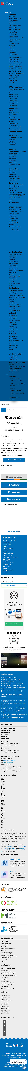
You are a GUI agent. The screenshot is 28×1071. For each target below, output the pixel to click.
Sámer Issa (21, 848)
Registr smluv (12, 139)
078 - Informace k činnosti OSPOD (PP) (13, 691)
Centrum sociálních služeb (16, 295)
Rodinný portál (13, 328)
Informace (7, 470)
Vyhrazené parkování (14, 197)
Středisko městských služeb (16, 293)
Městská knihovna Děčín (15, 310)
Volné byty (11, 82)
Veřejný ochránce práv (7, 952)
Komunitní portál (13, 329)
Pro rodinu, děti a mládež (15, 368)
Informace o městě (14, 213)
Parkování (11, 48)
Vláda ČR (3, 946)
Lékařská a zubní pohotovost (16, 73)
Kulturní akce (15, 499)
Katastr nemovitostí (6, 957)
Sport (10, 41)
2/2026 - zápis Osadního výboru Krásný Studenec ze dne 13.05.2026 (13, 718)
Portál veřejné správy (6, 943)
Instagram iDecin (13, 345)
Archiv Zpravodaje (14, 531)
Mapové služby (12, 174)
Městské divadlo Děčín (15, 306)
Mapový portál (12, 141)
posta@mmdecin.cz (8, 762)
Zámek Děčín (12, 299)
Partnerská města (13, 102)
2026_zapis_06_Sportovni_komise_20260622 (14, 707)
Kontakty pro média (14, 359)
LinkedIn (11, 349)
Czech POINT (12, 172)
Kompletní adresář (14, 372)
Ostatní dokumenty (14, 202)
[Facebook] (4, 1022)
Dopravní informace (14, 75)
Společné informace (14, 397)
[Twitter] (4, 1025)
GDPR (10, 166)
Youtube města (13, 347)
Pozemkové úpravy (13, 54)
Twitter (10, 343)
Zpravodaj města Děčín (15, 25)
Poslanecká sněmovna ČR (7, 948)
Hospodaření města (14, 135)
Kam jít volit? (12, 399)
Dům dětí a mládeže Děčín (16, 304)
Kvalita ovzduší (13, 80)
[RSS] (4, 1034)
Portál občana (4, 941)
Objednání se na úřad (14, 176)
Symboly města (13, 91)
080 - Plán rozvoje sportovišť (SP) (12, 685)
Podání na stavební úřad (15, 254)
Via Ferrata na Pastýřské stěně (16, 211)
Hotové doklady (13, 78)
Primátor (11, 110)
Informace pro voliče (16, 381)
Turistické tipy (12, 215)
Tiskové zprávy (12, 22)
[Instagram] (4, 1028)
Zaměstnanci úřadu (14, 357)
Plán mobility (12, 331)
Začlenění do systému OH (15, 68)
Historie (11, 92)
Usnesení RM (12, 117)
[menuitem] (8, 12)
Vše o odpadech (13, 52)
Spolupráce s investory (15, 64)
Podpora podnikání (14, 61)
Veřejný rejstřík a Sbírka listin (9, 955)
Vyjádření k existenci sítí (15, 178)
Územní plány (12, 142)
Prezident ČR (4, 945)
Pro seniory (12, 364)
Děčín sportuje (13, 326)
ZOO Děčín (11, 301)
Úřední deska (12, 171)
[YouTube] (4, 1031)
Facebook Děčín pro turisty (16, 340)
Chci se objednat (13, 36)
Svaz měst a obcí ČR (6, 954)
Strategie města (13, 100)
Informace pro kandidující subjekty (17, 384)
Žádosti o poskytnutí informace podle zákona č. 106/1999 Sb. (17, 194)
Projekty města (13, 98)
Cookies (22, 1066)
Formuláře (11, 200)
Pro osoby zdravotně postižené (17, 366)
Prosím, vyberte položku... (7, 582)
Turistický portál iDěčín (15, 209)
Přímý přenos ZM (13, 123)
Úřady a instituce (13, 96)
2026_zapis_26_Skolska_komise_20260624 (14, 709)
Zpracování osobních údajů (11, 1066)
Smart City (11, 103)
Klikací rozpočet (13, 133)
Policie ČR (3, 961)
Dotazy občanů (13, 180)
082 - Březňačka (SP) (8, 681)
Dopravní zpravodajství (15, 18)
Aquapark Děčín (13, 303)
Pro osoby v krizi (13, 370)
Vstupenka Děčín (13, 317)
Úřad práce (4, 959)
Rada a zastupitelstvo (14, 186)
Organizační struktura (14, 153)
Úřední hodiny (12, 155)
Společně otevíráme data (15, 137)
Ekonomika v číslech (14, 59)
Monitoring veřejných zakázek (16, 192)
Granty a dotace (13, 27)
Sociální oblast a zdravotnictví (17, 38)
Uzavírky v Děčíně (13, 77)
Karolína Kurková (22, 846)
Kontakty (11, 285)
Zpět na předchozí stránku (14, 459)
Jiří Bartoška (6, 848)
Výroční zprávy (12, 190)
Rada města (12, 116)
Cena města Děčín (13, 105)
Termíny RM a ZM (13, 114)
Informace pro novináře (15, 127)
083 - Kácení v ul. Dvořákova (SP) (11, 680)
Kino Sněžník (12, 308)
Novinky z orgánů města (15, 29)
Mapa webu (21, 1064)
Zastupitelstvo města (14, 119)
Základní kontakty (13, 356)
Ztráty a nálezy (12, 158)
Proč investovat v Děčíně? (15, 63)
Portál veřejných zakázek (15, 66)
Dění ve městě (12, 16)
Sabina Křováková (6, 849)
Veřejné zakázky (13, 160)
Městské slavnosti (13, 222)
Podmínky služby (15, 1057)
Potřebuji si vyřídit (13, 34)
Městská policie (13, 292)
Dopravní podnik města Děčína (17, 297)
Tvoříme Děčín (12, 318)
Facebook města (13, 338)
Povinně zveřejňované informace (17, 151)
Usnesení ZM (12, 121)
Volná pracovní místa (14, 164)
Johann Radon (9, 846)
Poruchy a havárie (13, 20)
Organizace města (13, 94)
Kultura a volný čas (14, 43)
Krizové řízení (12, 156)
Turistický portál (13, 315)
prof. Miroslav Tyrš (19, 844)
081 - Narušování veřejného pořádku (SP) (14, 683)
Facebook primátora (14, 342)
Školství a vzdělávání (14, 39)
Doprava (11, 47)
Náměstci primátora (14, 112)
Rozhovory (11, 23)
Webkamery (12, 144)
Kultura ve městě (13, 218)
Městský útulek (13, 324)
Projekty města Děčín (14, 320)
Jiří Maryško (12, 848)
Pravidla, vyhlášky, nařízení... (16, 89)
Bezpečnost (12, 45)
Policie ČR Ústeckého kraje (16, 290)
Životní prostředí (13, 50)
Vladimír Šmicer (18, 849)
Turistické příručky (14, 216)
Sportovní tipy (12, 220)
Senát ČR (3, 950)
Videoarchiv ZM (13, 125)
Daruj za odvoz (13, 333)
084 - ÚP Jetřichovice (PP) (10, 678)
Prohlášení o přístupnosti (10, 1064)
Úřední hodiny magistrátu (9, 760)
